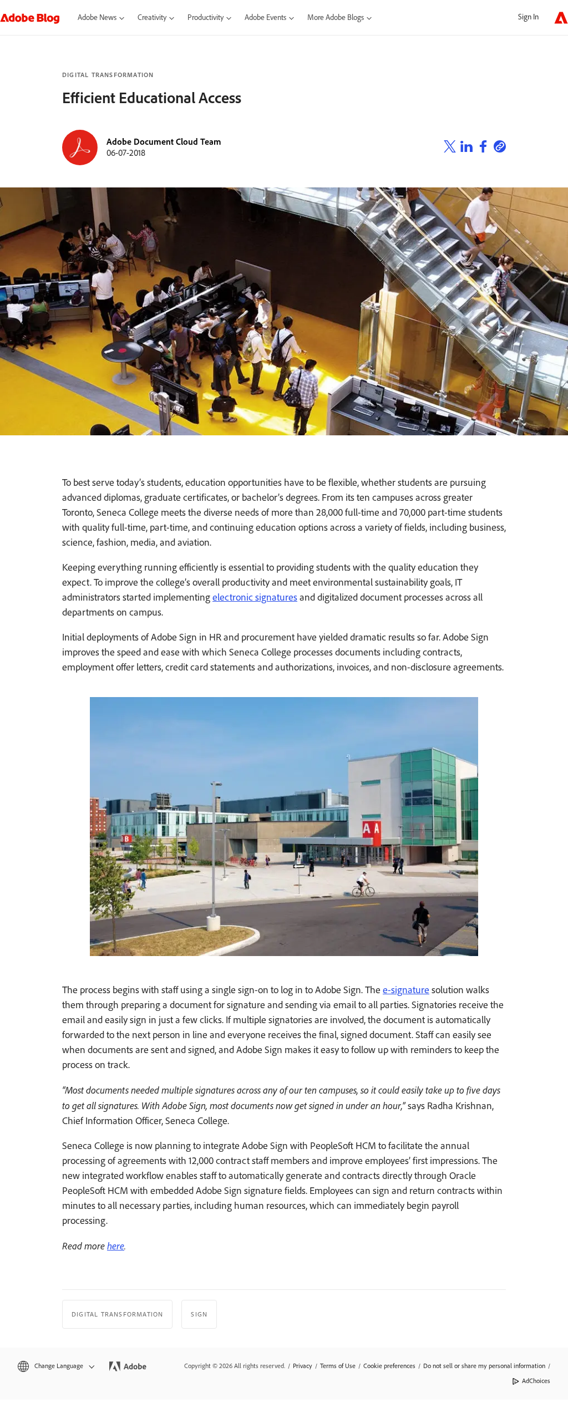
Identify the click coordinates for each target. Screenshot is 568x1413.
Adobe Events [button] (265, 17)
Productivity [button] (205, 17)
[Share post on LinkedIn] (466, 148)
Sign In (528, 17)
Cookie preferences (389, 1366)
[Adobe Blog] (35, 17)
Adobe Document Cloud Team (163, 141)
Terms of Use (338, 1366)
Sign (199, 1314)
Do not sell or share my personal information (484, 1366)
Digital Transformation (108, 75)
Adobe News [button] (97, 17)
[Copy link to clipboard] (500, 148)
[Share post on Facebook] (483, 148)
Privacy (302, 1366)
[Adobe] (561, 17)
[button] (55, 1366)
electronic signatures (254, 597)
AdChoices (536, 1381)
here (115, 1245)
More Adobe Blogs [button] (335, 17)
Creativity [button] (152, 17)
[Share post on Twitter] (450, 148)
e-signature (406, 990)
